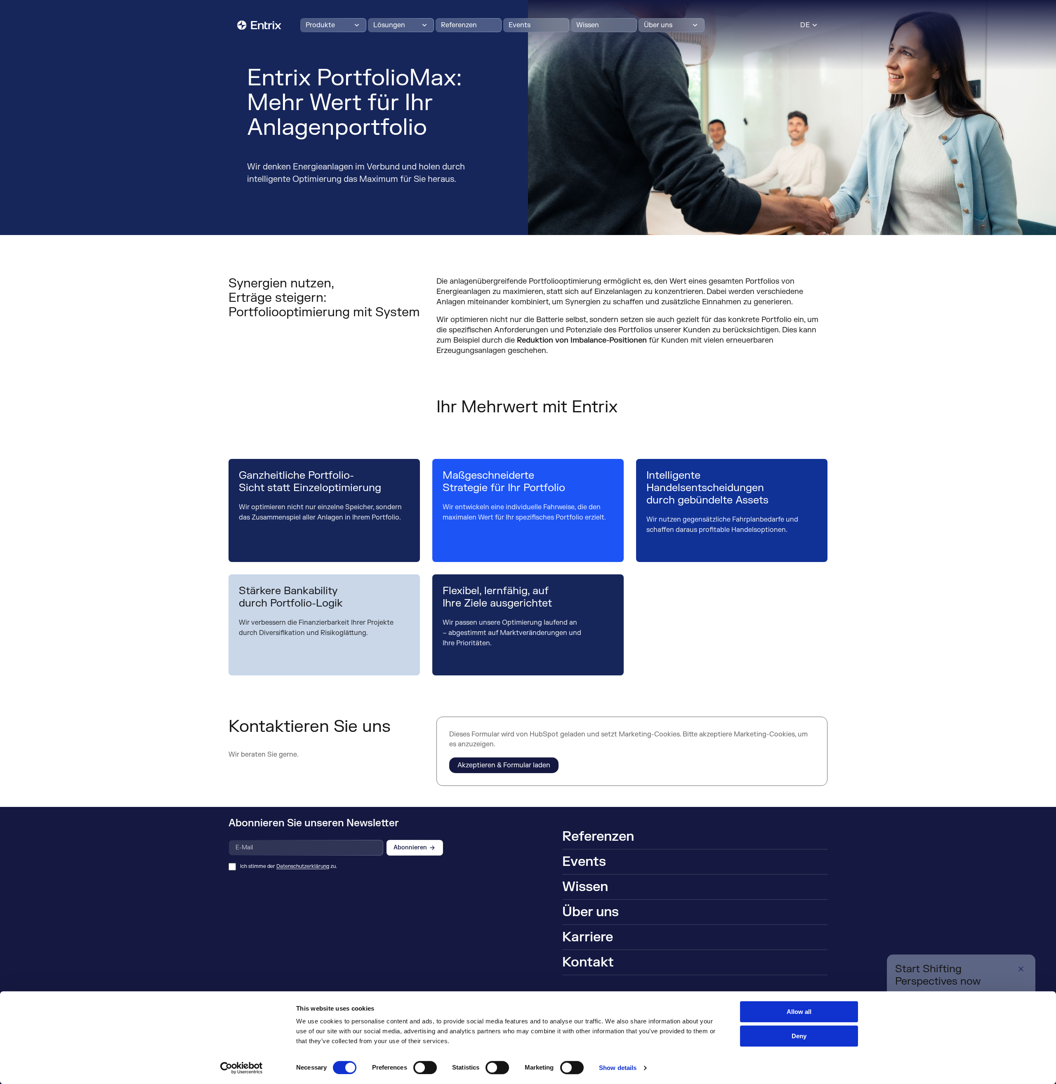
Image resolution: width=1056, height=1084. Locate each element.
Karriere (587, 937)
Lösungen (389, 25)
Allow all (799, 1011)
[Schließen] (1021, 969)
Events (519, 25)
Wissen (587, 25)
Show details (617, 1067)
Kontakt (588, 962)
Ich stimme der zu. (288, 866)
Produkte (320, 25)
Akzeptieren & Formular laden (503, 765)
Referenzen (459, 25)
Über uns (658, 25)
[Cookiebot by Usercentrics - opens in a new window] (241, 1068)
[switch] (425, 1067)
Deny (799, 1035)
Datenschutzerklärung (302, 866)
